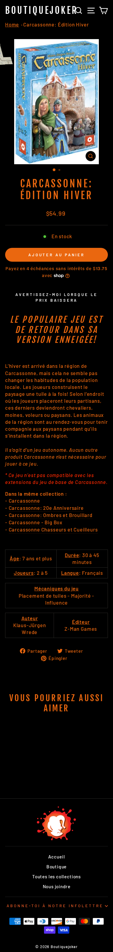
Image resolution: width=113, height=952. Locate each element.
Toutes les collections (56, 876)
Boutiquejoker (41, 10)
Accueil (56, 856)
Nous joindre (57, 886)
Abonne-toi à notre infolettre (55, 905)
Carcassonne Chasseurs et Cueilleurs (53, 529)
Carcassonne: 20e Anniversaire (46, 508)
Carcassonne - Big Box (35, 522)
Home (12, 24)
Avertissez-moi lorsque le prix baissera (56, 297)
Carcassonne (24, 501)
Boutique (56, 866)
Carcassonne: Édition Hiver (56, 24)
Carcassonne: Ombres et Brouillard (51, 515)
